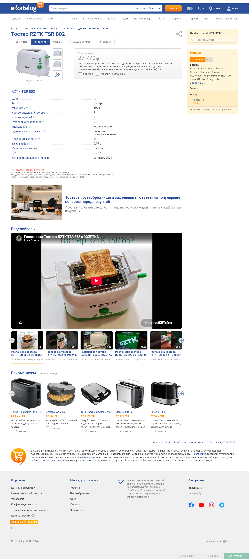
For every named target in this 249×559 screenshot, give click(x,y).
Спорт (207, 18)
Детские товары (143, 18)
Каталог (15, 28)
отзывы (133, 457)
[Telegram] (221, 505)
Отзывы (57, 42)
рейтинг (35, 460)
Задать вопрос (82, 42)
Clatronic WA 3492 (56, 412)
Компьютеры (34, 18)
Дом (125, 18)
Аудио (73, 18)
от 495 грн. (123, 416)
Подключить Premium (24, 522)
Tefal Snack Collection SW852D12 (99, 412)
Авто (161, 18)
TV (62, 18)
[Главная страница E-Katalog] (27, 8)
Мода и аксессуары (227, 18)
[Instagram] (211, 505)
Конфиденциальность (24, 504)
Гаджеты (16, 18)
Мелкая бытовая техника (35, 28)
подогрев (100, 131)
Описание (40, 42)
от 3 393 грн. (89, 416)
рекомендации (60, 460)
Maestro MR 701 (124, 412)
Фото (51, 18)
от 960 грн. (53, 416)
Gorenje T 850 (158, 412)
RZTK (105, 28)
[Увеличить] (33, 63)
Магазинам (17, 498)
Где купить (21, 42)
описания (89, 457)
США (73, 498)
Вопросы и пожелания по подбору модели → (211, 109)
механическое (103, 126)
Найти (173, 8)
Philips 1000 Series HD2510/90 (27, 412)
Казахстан (76, 510)
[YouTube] (201, 505)
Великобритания (80, 493)
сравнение (200, 453)
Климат (112, 18)
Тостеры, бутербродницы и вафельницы (80, 28)
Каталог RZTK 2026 (19, 177)
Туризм (194, 18)
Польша (75, 504)
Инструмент (176, 18)
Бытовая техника (92, 18)
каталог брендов (93, 460)
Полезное (105, 42)
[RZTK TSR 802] (58, 53)
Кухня (54, 28)
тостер (98, 103)
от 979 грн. (157, 416)
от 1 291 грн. (19, 416)
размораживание (105, 134)
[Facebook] (191, 505)
